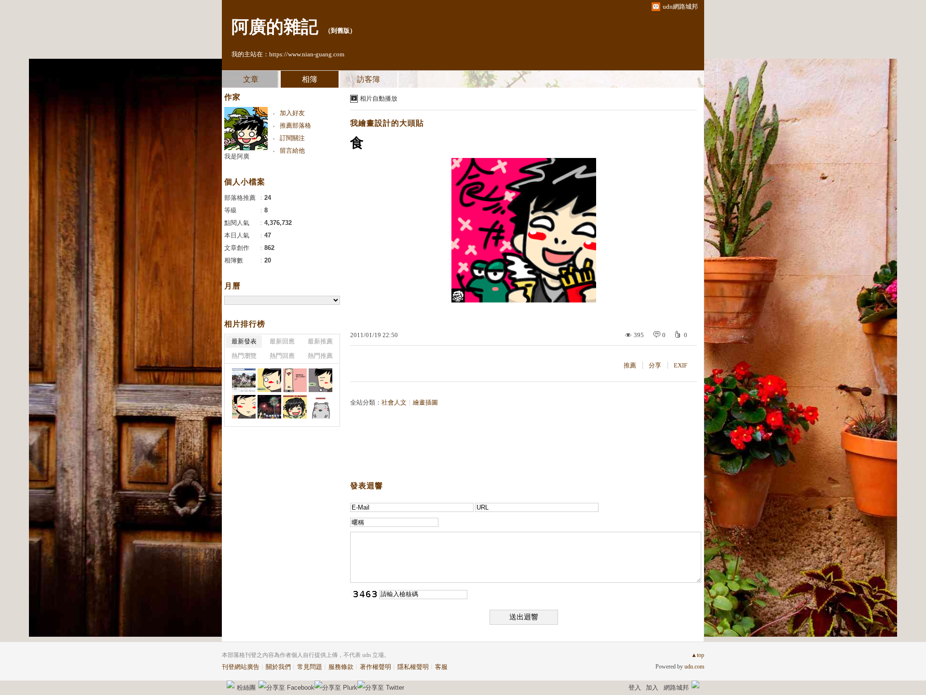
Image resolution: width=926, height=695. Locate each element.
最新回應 (282, 341)
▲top (697, 655)
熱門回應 (282, 355)
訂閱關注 (292, 138)
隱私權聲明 (413, 666)
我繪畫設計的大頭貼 (387, 123)
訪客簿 (368, 79)
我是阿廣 (236, 156)
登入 (634, 687)
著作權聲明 (375, 666)
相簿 (309, 79)
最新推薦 (320, 341)
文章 (251, 79)
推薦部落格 (295, 125)
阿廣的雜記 (275, 27)
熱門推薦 (320, 355)
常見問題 (309, 666)
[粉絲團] (230, 684)
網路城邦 (676, 687)
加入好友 (292, 113)
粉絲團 (246, 687)
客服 (441, 666)
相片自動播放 (378, 98)
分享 (655, 365)
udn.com (694, 666)
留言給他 (292, 150)
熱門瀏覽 (244, 355)
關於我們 (278, 666)
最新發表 (244, 341)
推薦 (630, 365)
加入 (652, 687)
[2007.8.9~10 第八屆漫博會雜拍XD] (244, 380)
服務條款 (341, 666)
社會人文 (394, 402)
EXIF (680, 365)
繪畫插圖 (425, 402)
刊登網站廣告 (240, 666)
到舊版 (340, 30)
